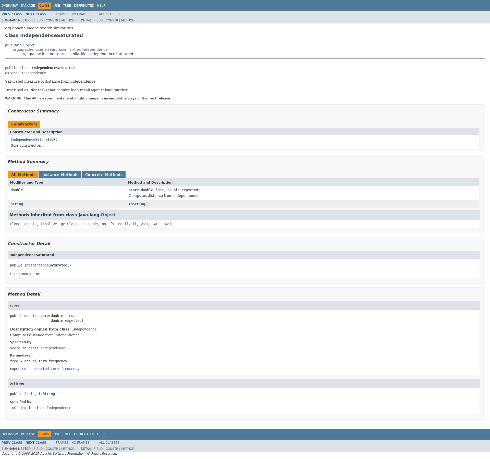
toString (137, 204)
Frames (62, 14)
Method (68, 20)
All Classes (109, 14)
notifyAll (127, 224)
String (17, 204)
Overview (10, 5)
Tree (67, 5)
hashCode (89, 224)
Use (57, 5)
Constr (52, 20)
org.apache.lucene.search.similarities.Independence (60, 49)
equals (30, 224)
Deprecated (84, 5)
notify (108, 224)
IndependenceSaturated (32, 139)
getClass (69, 224)
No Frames (80, 14)
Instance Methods (60, 175)
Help (101, 5)
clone (15, 224)
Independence (33, 73)
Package (28, 5)
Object (108, 214)
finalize (49, 224)
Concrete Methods (103, 175)
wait (145, 224)
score (134, 190)
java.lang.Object (19, 45)
